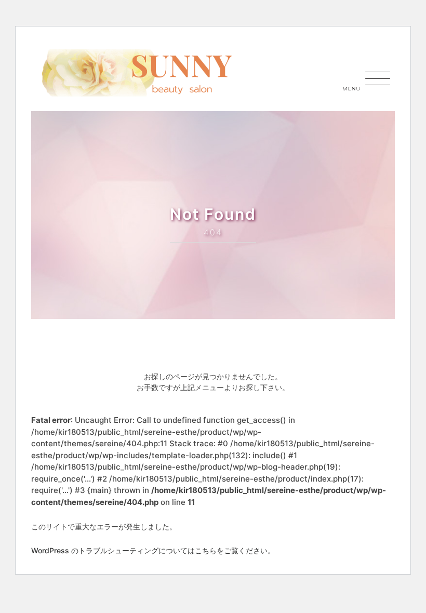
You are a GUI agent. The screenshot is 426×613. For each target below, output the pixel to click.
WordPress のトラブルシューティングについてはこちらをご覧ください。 (153, 550)
